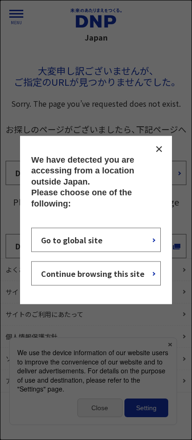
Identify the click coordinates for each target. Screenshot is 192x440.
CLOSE (159, 149)
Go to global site (72, 239)
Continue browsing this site (92, 273)
